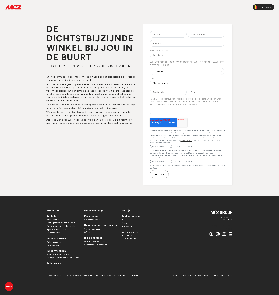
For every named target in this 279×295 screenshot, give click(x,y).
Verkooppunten (92, 229)
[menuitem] (54, 275)
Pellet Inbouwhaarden (57, 254)
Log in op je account (95, 241)
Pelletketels (54, 263)
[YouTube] (224, 234)
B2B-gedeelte (129, 238)
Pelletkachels (53, 219)
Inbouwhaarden (56, 238)
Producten (53, 210)
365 (124, 219)
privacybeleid (186, 140)
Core (124, 223)
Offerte (88, 232)
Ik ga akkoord (160, 146)
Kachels (51, 216)
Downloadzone (92, 219)
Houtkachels (53, 232)
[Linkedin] (230, 234)
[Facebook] (211, 234)
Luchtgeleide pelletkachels (60, 222)
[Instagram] (218, 234)
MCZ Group (128, 235)
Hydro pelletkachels (57, 229)
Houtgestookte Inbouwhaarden (62, 257)
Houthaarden (53, 245)
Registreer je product (95, 244)
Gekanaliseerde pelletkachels (62, 226)
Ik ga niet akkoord (182, 146)
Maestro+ (127, 226)
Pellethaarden (53, 242)
